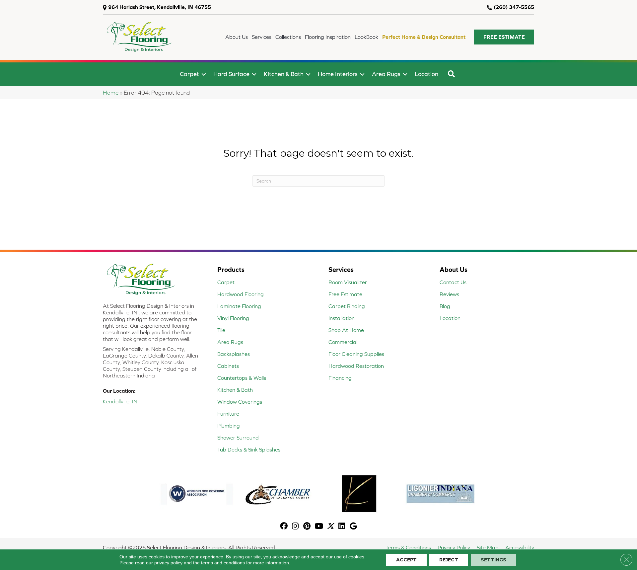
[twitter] (330, 526)
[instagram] (295, 526)
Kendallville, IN (120, 401)
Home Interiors (338, 73)
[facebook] (284, 526)
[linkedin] (341, 526)
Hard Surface (231, 73)
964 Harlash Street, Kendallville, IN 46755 (159, 7)
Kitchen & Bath (284, 73)
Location (426, 73)
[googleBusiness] (353, 526)
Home (110, 92)
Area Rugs (386, 73)
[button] (504, 37)
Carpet (189, 73)
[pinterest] (307, 526)
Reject (448, 560)
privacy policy (168, 562)
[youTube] (319, 526)
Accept (406, 560)
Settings (493, 560)
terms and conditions (223, 562)
